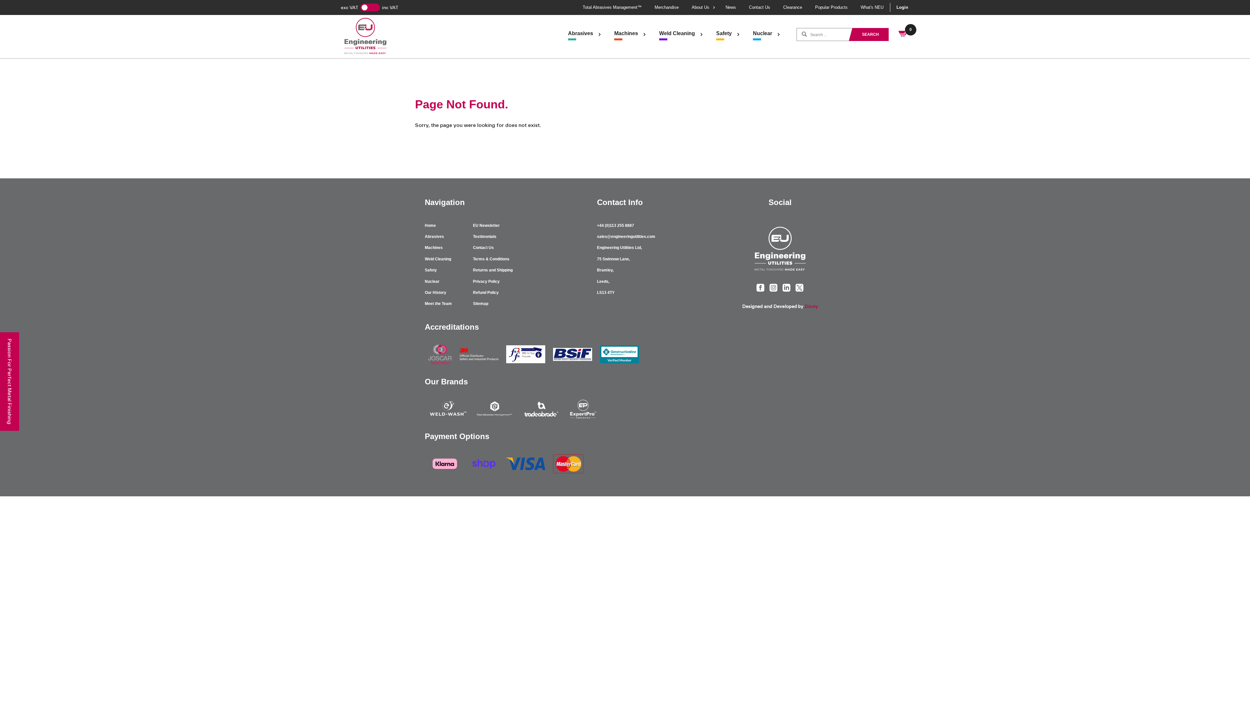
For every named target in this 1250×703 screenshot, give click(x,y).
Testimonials (484, 236)
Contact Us (759, 7)
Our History (435, 292)
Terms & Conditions (491, 259)
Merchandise (667, 7)
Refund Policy (486, 292)
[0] (903, 34)
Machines (626, 33)
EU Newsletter (486, 225)
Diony (811, 306)
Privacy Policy (486, 281)
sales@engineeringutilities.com (626, 236)
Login (902, 7)
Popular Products (831, 7)
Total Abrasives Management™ (612, 7)
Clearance (792, 7)
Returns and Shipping (493, 270)
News (731, 7)
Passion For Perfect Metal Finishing (10, 381)
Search (870, 34)
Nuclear (762, 33)
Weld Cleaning (677, 33)
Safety (724, 33)
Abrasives (580, 33)
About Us (700, 7)
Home (430, 225)
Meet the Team (438, 303)
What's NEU (872, 7)
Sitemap (480, 303)
